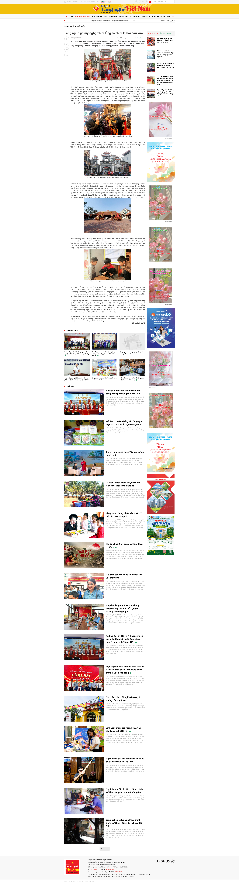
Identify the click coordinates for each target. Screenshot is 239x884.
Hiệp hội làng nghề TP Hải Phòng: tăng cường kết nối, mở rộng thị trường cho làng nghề (123, 608)
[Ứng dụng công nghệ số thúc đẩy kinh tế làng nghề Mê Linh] (104, 367)
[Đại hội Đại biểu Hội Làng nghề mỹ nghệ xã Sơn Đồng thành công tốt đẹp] (77, 341)
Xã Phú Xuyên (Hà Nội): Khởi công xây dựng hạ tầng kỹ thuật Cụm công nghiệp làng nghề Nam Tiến (125, 638)
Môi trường (146, 16)
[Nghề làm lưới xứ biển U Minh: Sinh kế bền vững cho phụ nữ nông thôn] (84, 801)
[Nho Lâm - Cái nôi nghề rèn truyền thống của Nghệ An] (84, 709)
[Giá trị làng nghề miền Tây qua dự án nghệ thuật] (84, 463)
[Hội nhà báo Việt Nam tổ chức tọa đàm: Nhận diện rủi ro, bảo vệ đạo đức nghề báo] (151, 54)
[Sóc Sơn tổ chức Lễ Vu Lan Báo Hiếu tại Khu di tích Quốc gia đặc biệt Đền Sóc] (151, 67)
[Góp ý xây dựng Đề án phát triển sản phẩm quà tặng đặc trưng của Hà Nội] (77, 367)
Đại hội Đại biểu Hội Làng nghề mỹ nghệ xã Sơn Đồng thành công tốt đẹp (76, 353)
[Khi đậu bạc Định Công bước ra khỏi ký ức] (84, 555)
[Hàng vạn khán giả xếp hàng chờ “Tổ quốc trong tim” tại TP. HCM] (151, 41)
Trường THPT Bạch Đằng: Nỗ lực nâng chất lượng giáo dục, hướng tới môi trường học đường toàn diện (165, 80)
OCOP (105, 16)
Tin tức (71, 16)
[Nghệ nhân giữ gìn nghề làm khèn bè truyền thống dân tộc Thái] (84, 770)
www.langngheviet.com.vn (143, 874)
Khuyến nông (123, 16)
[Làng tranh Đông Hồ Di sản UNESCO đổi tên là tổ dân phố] (84, 525)
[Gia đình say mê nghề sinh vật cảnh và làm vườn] (84, 586)
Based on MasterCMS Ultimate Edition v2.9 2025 (79, 882)
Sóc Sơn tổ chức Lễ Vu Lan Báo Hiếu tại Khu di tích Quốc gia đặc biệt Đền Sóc (165, 65)
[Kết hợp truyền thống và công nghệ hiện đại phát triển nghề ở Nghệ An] (84, 433)
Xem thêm (104, 849)
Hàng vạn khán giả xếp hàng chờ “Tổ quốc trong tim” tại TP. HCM (95, 20)
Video (168, 16)
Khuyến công (113, 16)
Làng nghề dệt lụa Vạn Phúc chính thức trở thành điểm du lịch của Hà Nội (124, 822)
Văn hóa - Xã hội (135, 16)
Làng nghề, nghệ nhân (82, 16)
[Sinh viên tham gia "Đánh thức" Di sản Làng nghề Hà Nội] (84, 739)
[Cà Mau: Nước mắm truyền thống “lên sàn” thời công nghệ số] (84, 494)
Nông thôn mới (97, 16)
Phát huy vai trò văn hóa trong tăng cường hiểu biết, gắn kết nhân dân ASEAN (103, 354)
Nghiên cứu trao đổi (158, 16)
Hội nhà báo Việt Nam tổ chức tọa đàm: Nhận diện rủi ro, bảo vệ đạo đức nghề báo (165, 54)
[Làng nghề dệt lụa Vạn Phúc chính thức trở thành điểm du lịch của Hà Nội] (84, 831)
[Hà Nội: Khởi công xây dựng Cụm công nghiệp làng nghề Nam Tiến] (84, 402)
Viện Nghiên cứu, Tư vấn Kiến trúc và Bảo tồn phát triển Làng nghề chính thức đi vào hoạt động (125, 669)
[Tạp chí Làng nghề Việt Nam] (72, 866)
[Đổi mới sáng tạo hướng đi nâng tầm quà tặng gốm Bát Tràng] (132, 367)
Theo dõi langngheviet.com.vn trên (126, 38)
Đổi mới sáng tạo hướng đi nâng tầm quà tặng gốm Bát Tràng (132, 379)
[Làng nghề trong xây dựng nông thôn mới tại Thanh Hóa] (132, 341)
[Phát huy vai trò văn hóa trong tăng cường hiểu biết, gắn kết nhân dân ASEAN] (104, 341)
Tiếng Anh (150, 1)
